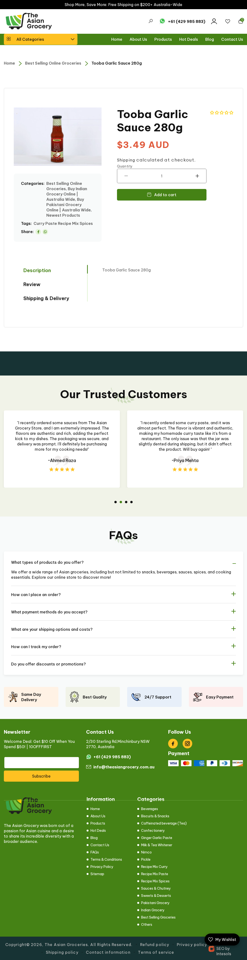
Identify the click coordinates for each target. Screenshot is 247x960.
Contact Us (99, 845)
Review (32, 284)
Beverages (149, 809)
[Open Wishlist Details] (228, 21)
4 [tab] (131, 502)
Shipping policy (62, 952)
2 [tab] (121, 502)
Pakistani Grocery (155, 903)
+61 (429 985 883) (186, 21)
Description (37, 270)
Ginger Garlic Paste (156, 838)
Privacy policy (192, 944)
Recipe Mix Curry (154, 867)
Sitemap (97, 874)
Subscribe (41, 776)
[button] (41, 39)
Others (146, 924)
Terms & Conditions (106, 859)
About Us (97, 816)
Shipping (126, 160)
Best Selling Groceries (158, 917)
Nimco (146, 852)
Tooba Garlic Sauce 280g (116, 63)
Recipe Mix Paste (154, 874)
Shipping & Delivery (46, 298)
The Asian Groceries (66, 944)
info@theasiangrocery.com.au (123, 767)
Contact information (108, 952)
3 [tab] (126, 502)
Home (9, 63)
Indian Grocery (153, 910)
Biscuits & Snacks (155, 816)
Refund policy (154, 944)
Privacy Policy (101, 867)
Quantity (125, 166)
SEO (220, 948)
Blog (94, 838)
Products (97, 823)
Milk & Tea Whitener (156, 845)
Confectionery (153, 830)
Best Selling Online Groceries (53, 63)
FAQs (94, 852)
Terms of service (156, 952)
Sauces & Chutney (156, 888)
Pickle (146, 859)
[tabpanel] (66, 449)
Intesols (223, 953)
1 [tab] (115, 502)
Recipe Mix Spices (155, 881)
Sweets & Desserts (156, 895)
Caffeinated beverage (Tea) (164, 823)
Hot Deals (98, 830)
